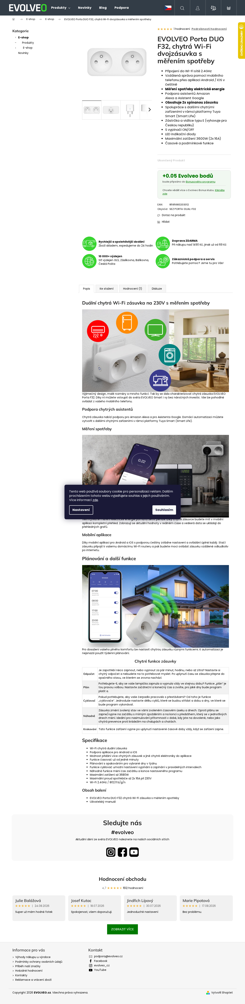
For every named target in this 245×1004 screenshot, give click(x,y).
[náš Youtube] (134, 852)
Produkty (28, 43)
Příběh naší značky (27, 966)
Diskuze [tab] (157, 289)
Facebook (100, 961)
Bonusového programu (200, 181)
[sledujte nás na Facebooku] (122, 852)
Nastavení (81, 510)
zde (95, 500)
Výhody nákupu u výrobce (33, 957)
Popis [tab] (86, 289)
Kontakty (21, 975)
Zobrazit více (122, 929)
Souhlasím (164, 510)
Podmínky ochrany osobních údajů (38, 962)
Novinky (23, 53)
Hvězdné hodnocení (28, 971)
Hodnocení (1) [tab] (132, 289)
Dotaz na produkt (173, 215)
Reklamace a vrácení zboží (33, 980)
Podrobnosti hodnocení (209, 29)
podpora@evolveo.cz (108, 956)
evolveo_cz (102, 965)
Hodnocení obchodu (122, 879)
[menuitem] (60, 8)
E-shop (23, 37)
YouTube (100, 970)
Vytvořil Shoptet (222, 992)
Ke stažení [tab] (106, 289)
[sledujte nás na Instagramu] (111, 852)
